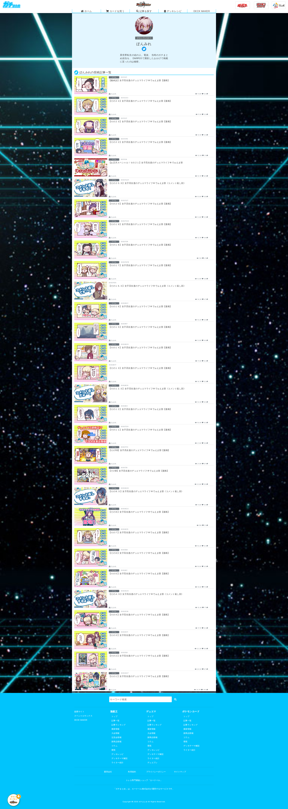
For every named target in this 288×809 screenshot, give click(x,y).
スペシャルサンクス (83, 716)
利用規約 (132, 772)
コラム (114, 746)
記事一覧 (115, 720)
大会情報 (115, 733)
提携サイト (79, 711)
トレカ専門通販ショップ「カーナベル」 (144, 780)
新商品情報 (116, 741)
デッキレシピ (117, 754)
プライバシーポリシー (156, 772)
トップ (114, 716)
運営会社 (108, 772)
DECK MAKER (80, 720)
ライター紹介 (117, 762)
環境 (113, 750)
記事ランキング (118, 725)
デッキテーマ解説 (119, 758)
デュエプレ (152, 762)
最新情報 (115, 729)
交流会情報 (116, 737)
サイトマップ (180, 772)
